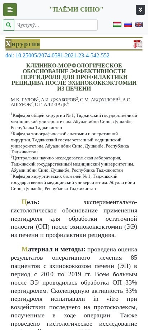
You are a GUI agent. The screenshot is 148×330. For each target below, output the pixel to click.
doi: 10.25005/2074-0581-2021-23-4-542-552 (57, 55)
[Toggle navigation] (140, 10)
